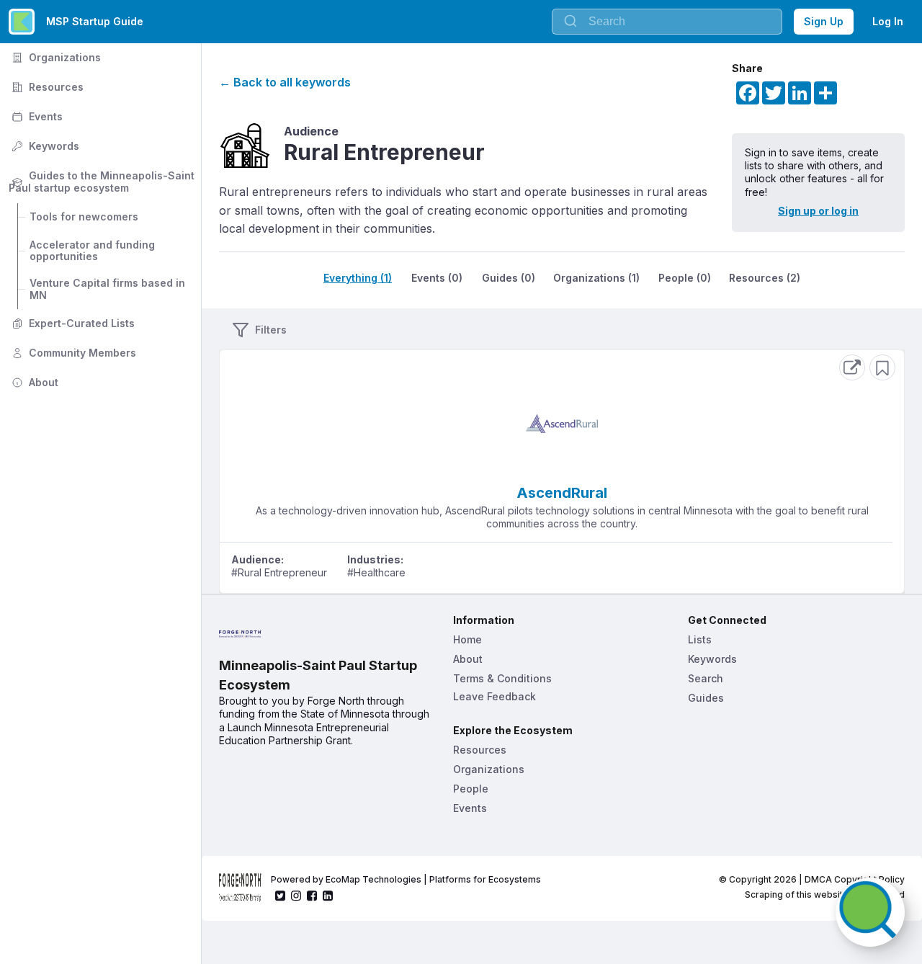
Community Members (72, 353)
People (470, 788)
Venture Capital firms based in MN (109, 289)
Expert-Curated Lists (72, 323)
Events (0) (436, 278)
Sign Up (823, 21)
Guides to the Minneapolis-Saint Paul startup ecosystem (103, 181)
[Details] (852, 367)
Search (705, 678)
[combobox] (667, 22)
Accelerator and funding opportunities (94, 250)
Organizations (55, 57)
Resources (46, 87)
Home (467, 639)
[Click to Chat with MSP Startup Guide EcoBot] (870, 912)
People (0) (684, 278)
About (33, 382)
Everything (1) (357, 278)
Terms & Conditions (502, 678)
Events (36, 116)
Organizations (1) (596, 278)
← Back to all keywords (285, 82)
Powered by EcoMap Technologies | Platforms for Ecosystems (406, 879)
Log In (887, 21)
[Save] (882, 367)
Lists (700, 639)
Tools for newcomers (84, 216)
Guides (706, 698)
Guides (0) (508, 278)
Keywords (44, 146)
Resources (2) (764, 278)
